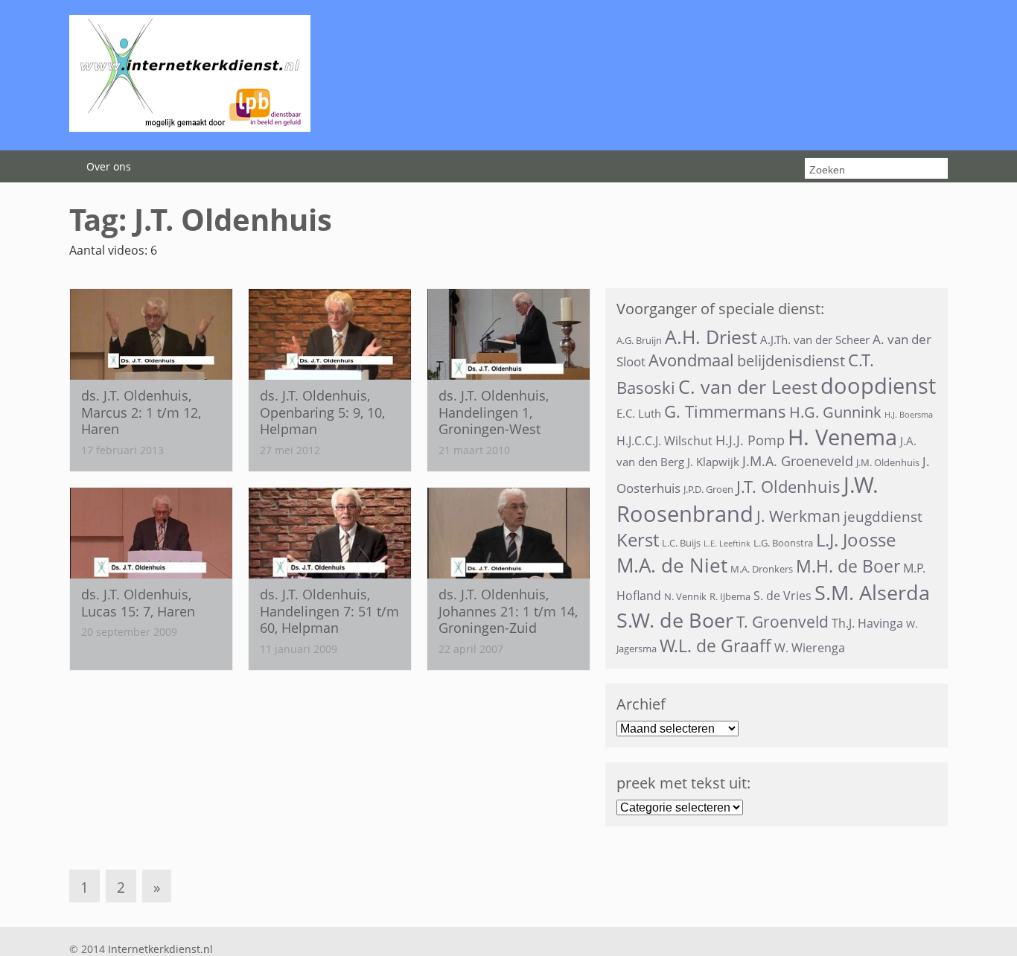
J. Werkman (798, 515)
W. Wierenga (809, 648)
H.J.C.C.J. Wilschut (664, 441)
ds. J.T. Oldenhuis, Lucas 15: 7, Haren (138, 602)
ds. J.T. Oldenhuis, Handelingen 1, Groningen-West (494, 412)
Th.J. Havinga (867, 623)
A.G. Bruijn (639, 340)
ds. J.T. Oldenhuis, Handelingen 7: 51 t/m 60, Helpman (329, 611)
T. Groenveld (782, 621)
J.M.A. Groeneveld (797, 461)
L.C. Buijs (681, 542)
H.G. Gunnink (835, 412)
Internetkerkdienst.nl (160, 949)
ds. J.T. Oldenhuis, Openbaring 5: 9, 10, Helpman (322, 412)
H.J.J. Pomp (750, 440)
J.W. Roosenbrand (747, 499)
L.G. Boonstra (783, 542)
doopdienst (878, 386)
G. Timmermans (725, 411)
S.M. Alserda (872, 592)
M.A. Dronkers (761, 569)
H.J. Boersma (908, 415)
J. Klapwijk (713, 461)
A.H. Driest (711, 337)
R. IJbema (730, 596)
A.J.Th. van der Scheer (815, 339)
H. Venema (842, 437)
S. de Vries (782, 595)
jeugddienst (883, 516)
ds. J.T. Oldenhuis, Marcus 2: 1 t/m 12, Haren (141, 412)
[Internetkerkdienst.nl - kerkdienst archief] (189, 127)
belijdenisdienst (791, 361)
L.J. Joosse (856, 540)
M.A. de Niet (671, 565)
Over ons (108, 166)
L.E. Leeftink (727, 543)
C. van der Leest (747, 386)
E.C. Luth (638, 413)
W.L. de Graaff (715, 645)
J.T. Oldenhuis (788, 486)
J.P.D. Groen (708, 489)
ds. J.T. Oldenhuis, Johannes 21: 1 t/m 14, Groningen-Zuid (508, 611)
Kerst (637, 540)
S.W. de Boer (674, 620)
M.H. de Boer (848, 566)
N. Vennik (685, 596)
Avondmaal (691, 360)
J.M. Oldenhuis (887, 462)
